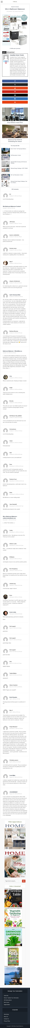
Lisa (10, 376)
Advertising (6, 1014)
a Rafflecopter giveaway (15, 48)
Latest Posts (11, 52)
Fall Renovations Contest (16, 155)
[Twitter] (4, 61)
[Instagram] (8, 61)
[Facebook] (6, 61)
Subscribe (6, 995)
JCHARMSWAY (13, 792)
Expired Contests (15, 6)
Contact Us (6, 1018)
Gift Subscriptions (8, 1000)
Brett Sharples (13, 697)
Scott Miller (12, 775)
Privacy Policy (7, 1021)
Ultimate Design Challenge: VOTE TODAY (19, 168)
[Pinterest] (6, 63)
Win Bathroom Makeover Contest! (12, 206)
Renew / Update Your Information (11, 997)
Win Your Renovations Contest (17, 174)
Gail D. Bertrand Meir (14, 294)
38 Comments (9, 11)
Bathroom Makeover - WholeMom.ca (12, 351)
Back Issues (6, 1002)
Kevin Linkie (12, 612)
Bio (5, 52)
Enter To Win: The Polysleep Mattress (18, 148)
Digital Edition (7, 1004)
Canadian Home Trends (18, 11)
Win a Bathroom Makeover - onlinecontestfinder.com (10, 517)
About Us (6, 1016)
